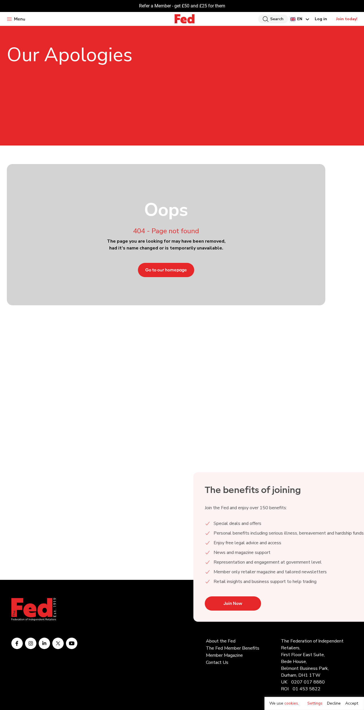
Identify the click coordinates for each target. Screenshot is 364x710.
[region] (314, 703)
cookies (291, 703)
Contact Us (217, 662)
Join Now (233, 603)
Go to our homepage (166, 270)
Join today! (346, 19)
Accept (351, 703)
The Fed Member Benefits (232, 648)
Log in (321, 19)
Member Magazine (224, 655)
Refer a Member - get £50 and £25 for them (182, 6)
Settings (314, 703)
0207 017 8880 (308, 682)
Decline (334, 703)
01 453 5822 (306, 689)
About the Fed (220, 641)
